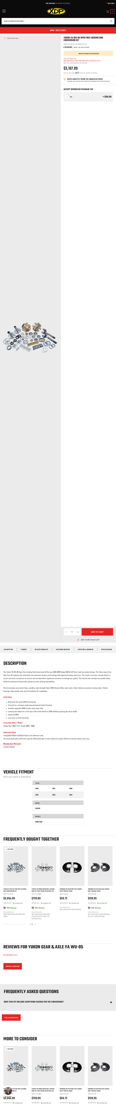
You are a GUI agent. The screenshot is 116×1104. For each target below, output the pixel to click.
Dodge (37, 808)
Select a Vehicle (61, 30)
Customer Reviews (63, 649)
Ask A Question (11, 1018)
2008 (37, 788)
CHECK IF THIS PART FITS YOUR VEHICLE (89, 53)
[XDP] (56, 11)
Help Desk (111, 3)
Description (8, 649)
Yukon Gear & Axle (12, 38)
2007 (53, 788)
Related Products (41, 649)
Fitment (24, 649)
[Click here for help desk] (8, 1092)
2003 (70, 795)
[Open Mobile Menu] (4, 11)
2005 (37, 795)
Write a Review (12, 966)
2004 (53, 795)
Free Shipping (50, 3)
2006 (70, 788)
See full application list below (75, 63)
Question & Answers (85, 649)
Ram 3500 (38, 822)
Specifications (106, 649)
